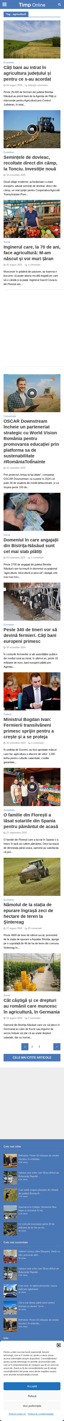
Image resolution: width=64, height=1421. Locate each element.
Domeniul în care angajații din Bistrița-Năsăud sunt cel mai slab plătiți (31, 545)
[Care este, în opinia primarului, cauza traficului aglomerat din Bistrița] (10, 1290)
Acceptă (32, 1386)
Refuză (32, 1396)
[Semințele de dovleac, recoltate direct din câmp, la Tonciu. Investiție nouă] (32, 129)
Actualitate (9, 810)
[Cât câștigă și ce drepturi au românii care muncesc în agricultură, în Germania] (32, 972)
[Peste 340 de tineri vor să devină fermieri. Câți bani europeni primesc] (32, 601)
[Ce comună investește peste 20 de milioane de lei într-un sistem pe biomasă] (10, 1229)
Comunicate (10, 416)
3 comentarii (34, 265)
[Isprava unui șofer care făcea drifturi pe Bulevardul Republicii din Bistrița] (10, 1177)
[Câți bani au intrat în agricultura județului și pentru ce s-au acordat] (32, 39)
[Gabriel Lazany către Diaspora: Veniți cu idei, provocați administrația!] (10, 1256)
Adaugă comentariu (38, 85)
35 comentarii (35, 928)
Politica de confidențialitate (41, 1414)
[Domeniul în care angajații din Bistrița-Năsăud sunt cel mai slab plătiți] (32, 511)
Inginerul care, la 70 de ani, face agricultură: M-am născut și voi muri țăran (32, 252)
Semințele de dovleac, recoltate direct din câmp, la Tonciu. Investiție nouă (30, 163)
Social (7, 242)
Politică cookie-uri (17, 1414)
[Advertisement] (32, 328)
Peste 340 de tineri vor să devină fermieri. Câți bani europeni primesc (30, 635)
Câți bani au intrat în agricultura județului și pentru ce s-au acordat (27, 73)
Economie (9, 63)
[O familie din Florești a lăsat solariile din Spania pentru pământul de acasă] (32, 786)
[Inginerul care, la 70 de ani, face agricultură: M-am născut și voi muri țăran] (32, 218)
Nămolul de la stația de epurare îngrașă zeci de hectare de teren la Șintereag (28, 913)
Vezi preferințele (32, 1405)
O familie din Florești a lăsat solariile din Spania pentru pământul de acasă (31, 820)
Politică (7, 714)
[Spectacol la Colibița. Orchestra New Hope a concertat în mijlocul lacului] (10, 1212)
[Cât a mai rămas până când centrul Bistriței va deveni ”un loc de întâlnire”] (10, 1307)
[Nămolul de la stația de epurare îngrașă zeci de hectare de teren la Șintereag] (32, 876)
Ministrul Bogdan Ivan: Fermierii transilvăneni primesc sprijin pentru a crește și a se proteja (29, 728)
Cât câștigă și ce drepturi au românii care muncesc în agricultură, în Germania (32, 1006)
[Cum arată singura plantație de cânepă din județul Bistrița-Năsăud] (10, 1195)
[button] (58, 1345)
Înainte (56, 1046)
